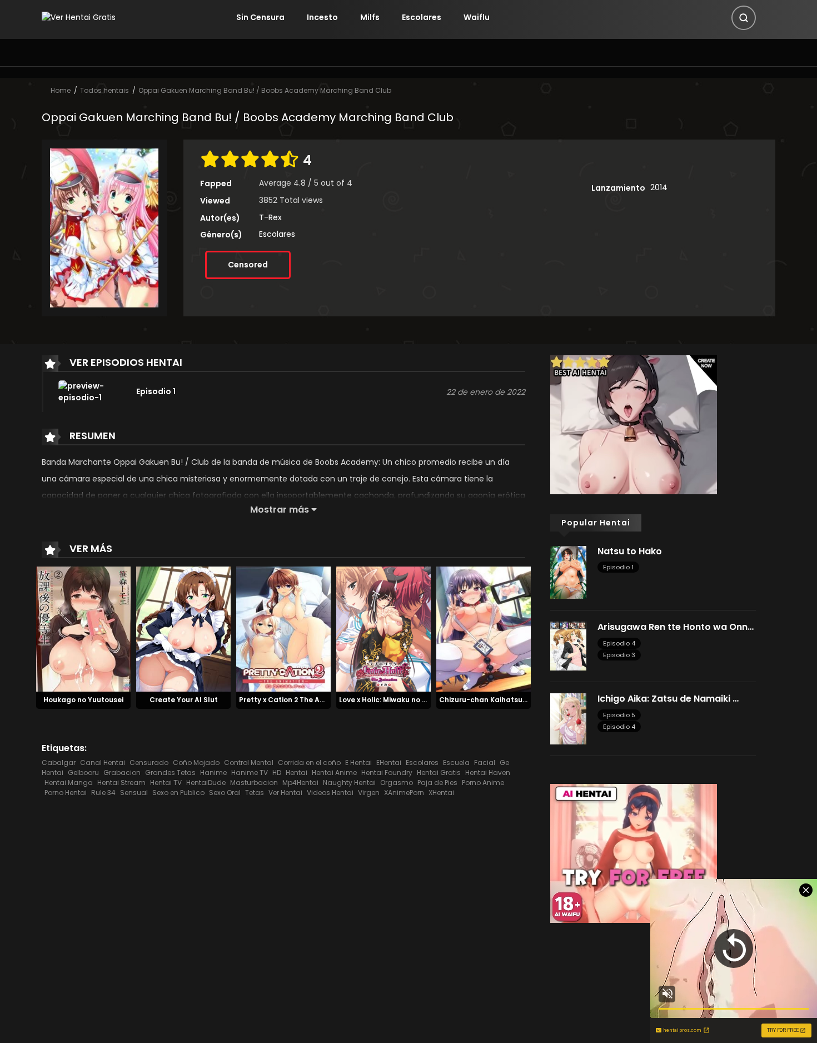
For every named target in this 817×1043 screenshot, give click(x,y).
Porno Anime (483, 782)
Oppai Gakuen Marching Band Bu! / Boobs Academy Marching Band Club (264, 90)
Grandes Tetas (170, 772)
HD (276, 772)
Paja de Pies (437, 782)
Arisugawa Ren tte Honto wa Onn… (675, 626)
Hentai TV (166, 782)
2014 (658, 187)
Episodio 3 (619, 654)
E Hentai (358, 762)
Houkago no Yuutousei (83, 699)
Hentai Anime (334, 772)
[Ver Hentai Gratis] (79, 17)
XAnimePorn (404, 792)
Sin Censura (260, 17)
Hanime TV (249, 772)
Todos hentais (104, 90)
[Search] (743, 18)
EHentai (388, 762)
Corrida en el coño (309, 762)
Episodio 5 (619, 715)
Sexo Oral (225, 792)
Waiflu (477, 17)
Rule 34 (103, 792)
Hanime (213, 772)
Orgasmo (396, 782)
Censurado (148, 762)
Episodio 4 (619, 643)
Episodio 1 (618, 567)
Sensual (134, 792)
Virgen (369, 792)
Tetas (254, 792)
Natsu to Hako (629, 551)
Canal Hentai (102, 762)
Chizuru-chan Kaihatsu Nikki (489, 699)
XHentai (441, 792)
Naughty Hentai (349, 782)
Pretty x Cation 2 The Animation (295, 699)
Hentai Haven (487, 772)
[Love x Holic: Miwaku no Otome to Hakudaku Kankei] (383, 628)
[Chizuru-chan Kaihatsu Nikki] (483, 628)
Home (61, 90)
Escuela (456, 762)
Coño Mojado (196, 762)
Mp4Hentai (300, 782)
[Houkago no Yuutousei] (83, 628)
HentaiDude (206, 782)
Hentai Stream (121, 782)
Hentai (296, 772)
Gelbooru (83, 772)
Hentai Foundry (386, 772)
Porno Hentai (65, 792)
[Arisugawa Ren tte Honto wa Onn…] (568, 645)
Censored (248, 264)
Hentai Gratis (439, 772)
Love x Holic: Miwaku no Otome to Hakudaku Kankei (429, 699)
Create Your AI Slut (184, 699)
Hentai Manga (68, 782)
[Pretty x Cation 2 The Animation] (283, 628)
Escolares (421, 17)
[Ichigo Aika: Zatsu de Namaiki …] (568, 718)
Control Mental (248, 762)
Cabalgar (59, 762)
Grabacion (122, 772)
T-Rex (270, 217)
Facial (484, 762)
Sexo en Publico (178, 792)
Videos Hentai (330, 792)
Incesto (322, 17)
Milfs (370, 17)
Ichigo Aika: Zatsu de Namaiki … (668, 698)
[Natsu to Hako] (568, 571)
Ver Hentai (285, 792)
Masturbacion (254, 782)
